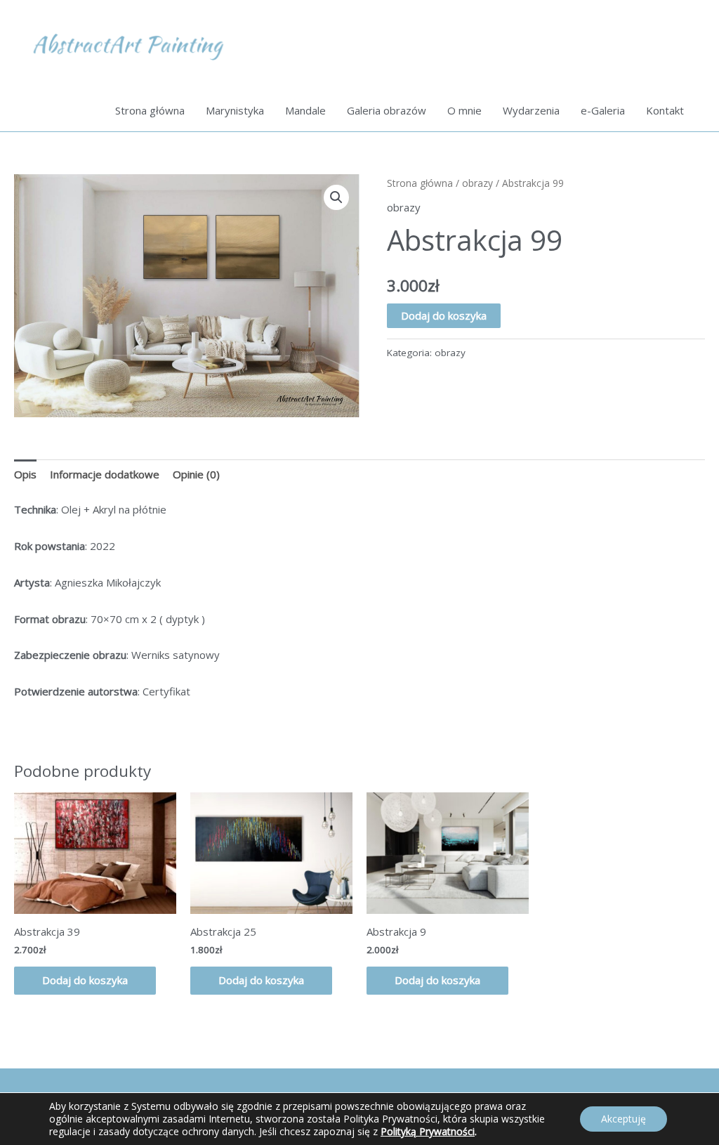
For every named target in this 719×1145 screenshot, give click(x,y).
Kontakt (665, 110)
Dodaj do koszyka (444, 315)
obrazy (477, 183)
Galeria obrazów (386, 110)
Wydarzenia (531, 110)
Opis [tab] (25, 474)
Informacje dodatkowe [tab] (104, 474)
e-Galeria (603, 110)
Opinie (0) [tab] (196, 474)
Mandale (305, 110)
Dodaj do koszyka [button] (85, 980)
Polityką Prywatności (428, 1131)
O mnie (464, 110)
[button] (336, 197)
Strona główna (150, 110)
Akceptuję (623, 1118)
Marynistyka (235, 110)
